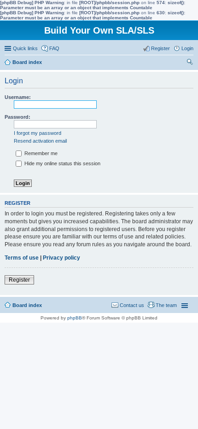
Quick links (25, 48)
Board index (27, 305)
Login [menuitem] (187, 48)
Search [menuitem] (189, 63)
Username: (18, 97)
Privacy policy (61, 258)
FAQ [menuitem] (54, 48)
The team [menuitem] (166, 305)
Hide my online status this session (61, 163)
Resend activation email (40, 141)
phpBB (74, 317)
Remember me (40, 153)
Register (19, 280)
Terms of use (22, 258)
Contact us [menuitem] (132, 305)
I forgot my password (37, 133)
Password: (17, 117)
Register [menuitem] (160, 48)
